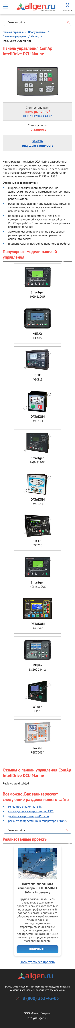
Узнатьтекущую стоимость (37, 143)
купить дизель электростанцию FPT (30, 811)
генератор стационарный (24, 806)
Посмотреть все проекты (37, 962)
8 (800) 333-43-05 (41, 998)
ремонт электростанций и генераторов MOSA (37, 821)
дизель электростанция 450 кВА (28, 816)
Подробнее (37, 949)
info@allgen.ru (37, 1018)
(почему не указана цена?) (37, 115)
